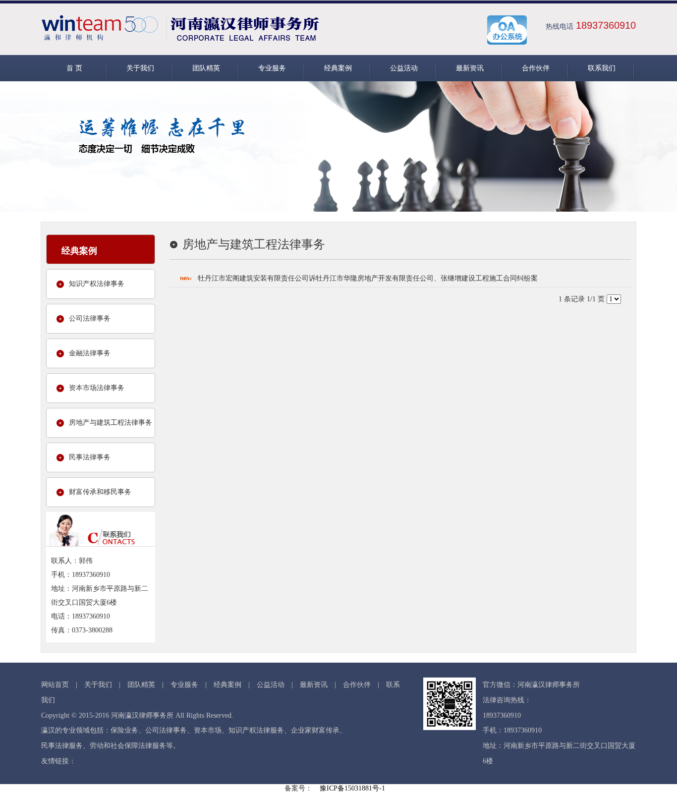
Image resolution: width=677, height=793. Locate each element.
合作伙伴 (536, 68)
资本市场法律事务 (96, 388)
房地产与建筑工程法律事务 (110, 422)
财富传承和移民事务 (100, 492)
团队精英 (206, 68)
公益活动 (404, 68)
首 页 (74, 68)
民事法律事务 (90, 457)
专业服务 (272, 68)
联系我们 (602, 68)
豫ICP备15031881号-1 (352, 788)
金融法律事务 (90, 353)
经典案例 (338, 68)
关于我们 (140, 68)
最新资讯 (470, 68)
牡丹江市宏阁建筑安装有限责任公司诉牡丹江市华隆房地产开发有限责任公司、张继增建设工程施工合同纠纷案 (368, 278)
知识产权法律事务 (96, 283)
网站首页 (55, 684)
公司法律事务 (90, 318)
